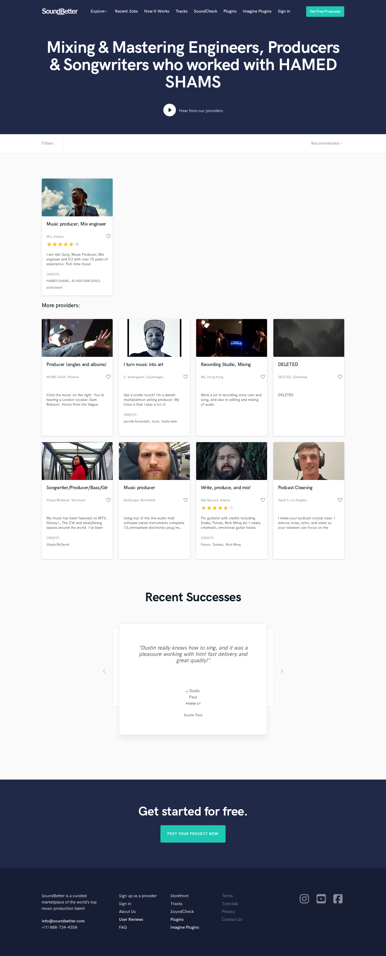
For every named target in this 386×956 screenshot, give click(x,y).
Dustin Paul (193, 715)
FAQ (123, 927)
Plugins (230, 11)
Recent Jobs (126, 11)
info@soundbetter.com (63, 921)
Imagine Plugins (257, 11)
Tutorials (230, 903)
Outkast (217, 545)
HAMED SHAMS (57, 281)
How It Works (156, 11)
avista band (54, 288)
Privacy (228, 911)
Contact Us (232, 919)
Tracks (181, 11)
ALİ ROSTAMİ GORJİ (85, 281)
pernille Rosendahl (136, 422)
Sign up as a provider (138, 896)
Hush (155, 422)
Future (205, 545)
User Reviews (131, 919)
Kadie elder (169, 422)
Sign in (284, 11)
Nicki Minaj (233, 545)
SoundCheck (205, 11)
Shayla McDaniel (57, 545)
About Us (127, 911)
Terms (227, 896)
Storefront (179, 896)
